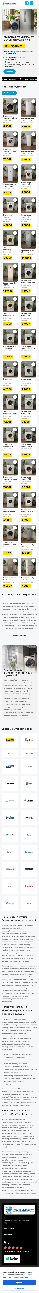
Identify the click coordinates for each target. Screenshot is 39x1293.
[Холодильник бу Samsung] (28, 534)
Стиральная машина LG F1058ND (26, 184)
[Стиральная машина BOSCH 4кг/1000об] (28, 500)
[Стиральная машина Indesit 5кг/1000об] (10, 500)
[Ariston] (29, 886)
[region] (19, 1280)
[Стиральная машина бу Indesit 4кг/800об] (28, 337)
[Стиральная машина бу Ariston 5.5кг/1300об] (10, 106)
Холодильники (27, 123)
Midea (29, 766)
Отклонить (19, 1288)
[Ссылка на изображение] (19, 1210)
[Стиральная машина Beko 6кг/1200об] (28, 435)
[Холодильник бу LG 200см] (28, 239)
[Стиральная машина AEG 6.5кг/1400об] (28, 467)
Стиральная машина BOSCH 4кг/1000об (27, 512)
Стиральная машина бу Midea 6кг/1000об (9, 217)
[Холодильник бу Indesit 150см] (28, 107)
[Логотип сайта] (10, 3)
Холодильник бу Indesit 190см (9, 185)
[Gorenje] (29, 817)
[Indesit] (10, 800)
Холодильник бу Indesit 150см (27, 119)
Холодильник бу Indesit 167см (27, 152)
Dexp (29, 835)
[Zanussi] (10, 740)
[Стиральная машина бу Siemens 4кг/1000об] (10, 238)
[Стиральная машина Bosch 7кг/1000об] (10, 435)
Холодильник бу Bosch (9, 579)
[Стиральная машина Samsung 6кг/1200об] (10, 467)
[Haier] (10, 817)
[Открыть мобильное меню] (36, 3)
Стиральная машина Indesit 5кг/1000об (9, 512)
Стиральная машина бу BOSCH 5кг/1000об (28, 283)
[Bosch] (10, 869)
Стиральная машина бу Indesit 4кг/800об (28, 348)
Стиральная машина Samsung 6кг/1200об (10, 479)
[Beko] (29, 869)
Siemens (29, 753)
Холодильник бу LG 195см (9, 284)
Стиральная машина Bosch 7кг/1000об (8, 446)
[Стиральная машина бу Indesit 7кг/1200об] (10, 139)
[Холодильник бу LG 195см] (10, 272)
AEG (29, 903)
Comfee (10, 852)
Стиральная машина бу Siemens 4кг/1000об (7, 250)
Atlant (10, 886)
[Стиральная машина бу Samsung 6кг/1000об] (28, 402)
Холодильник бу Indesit (27, 579)
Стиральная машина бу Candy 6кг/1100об (10, 413)
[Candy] (29, 852)
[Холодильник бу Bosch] (10, 567)
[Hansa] (29, 800)
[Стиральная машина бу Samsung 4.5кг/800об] (10, 369)
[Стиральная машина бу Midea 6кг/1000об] (10, 205)
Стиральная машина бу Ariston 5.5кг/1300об (10, 118)
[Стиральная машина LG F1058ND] (28, 172)
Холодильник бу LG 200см (27, 251)
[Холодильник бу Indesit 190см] (10, 173)
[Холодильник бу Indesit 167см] (28, 140)
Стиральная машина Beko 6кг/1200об (26, 446)
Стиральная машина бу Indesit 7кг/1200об (10, 151)
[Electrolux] (10, 834)
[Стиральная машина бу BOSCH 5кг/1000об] (28, 271)
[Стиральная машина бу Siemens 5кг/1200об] (28, 205)
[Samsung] (10, 766)
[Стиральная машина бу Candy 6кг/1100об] (10, 402)
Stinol (10, 753)
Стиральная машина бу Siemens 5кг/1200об (26, 218)
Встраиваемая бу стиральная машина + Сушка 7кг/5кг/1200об (9, 349)
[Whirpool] (29, 740)
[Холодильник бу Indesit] (28, 567)
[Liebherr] (10, 783)
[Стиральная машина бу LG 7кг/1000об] (10, 304)
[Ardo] (10, 903)
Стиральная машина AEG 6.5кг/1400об (26, 479)
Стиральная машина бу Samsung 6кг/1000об (26, 414)
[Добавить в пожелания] (15, 101)
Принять (19, 1283)
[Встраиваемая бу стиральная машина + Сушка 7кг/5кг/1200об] (10, 337)
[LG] (29, 783)
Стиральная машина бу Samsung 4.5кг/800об (8, 382)
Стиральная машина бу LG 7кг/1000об (8, 315)
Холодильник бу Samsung (27, 546)
